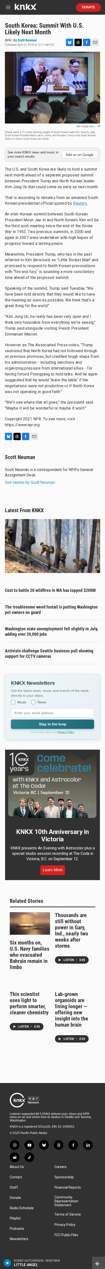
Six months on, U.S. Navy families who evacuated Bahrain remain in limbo (29, 955)
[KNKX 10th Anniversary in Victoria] (52, 785)
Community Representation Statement (66, 1201)
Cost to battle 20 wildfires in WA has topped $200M (50, 590)
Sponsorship (64, 1177)
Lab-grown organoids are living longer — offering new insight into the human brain (71, 1009)
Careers (60, 1167)
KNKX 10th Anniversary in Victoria (52, 835)
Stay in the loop (52, 724)
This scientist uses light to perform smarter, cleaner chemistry (29, 1003)
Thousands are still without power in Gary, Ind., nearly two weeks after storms (71, 930)
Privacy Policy (65, 732)
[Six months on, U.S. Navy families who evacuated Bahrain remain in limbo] (30, 923)
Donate (88, 7)
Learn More (53, 870)
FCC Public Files (66, 1235)
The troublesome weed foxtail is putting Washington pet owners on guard (51, 609)
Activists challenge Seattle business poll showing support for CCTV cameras (49, 653)
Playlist (15, 1218)
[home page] (25, 9)
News (42, 702)
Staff (14, 1187)
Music (21, 702)
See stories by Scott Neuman (30, 482)
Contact (16, 1177)
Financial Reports (67, 1187)
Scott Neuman (27, 40)
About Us (17, 1167)
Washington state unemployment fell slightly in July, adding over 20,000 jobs (51, 631)
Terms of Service (67, 1214)
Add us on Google (80, 155)
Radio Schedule (22, 1208)
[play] (7, 1262)
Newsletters (19, 1239)
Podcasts (17, 1229)
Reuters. (80, 203)
